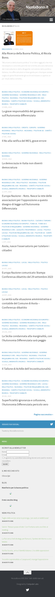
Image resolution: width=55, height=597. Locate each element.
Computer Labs (32, 584)
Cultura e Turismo (43, 220)
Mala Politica (17, 130)
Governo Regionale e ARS (30, 95)
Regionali (6, 101)
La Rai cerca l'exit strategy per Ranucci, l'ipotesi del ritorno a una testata (26, 540)
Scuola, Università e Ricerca (13, 189)
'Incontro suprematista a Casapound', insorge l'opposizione (25, 559)
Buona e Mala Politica (11, 92)
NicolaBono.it (37, 7)
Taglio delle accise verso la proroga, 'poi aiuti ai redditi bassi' (25, 518)
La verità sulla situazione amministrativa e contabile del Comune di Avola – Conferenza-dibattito (26, 303)
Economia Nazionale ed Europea (35, 92)
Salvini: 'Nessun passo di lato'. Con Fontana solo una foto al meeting (25, 528)
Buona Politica (28, 220)
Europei (33, 127)
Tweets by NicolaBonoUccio (13, 431)
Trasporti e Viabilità (18, 104)
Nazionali (14, 98)
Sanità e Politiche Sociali (21, 101)
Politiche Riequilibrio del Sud (31, 98)
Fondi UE (33, 223)
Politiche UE (39, 130)
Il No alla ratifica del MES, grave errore (24, 141)
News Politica (8, 513)
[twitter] (51, 424)
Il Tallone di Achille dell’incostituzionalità (26, 368)
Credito (25, 127)
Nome (4, 452)
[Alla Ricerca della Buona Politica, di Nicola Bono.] (27, 38)
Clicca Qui (6, 476)
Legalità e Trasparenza (26, 230)
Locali (39, 230)
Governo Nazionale (10, 95)
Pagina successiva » (43, 414)
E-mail (4, 455)
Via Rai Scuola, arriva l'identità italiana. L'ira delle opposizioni (25, 550)
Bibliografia (7, 49)
